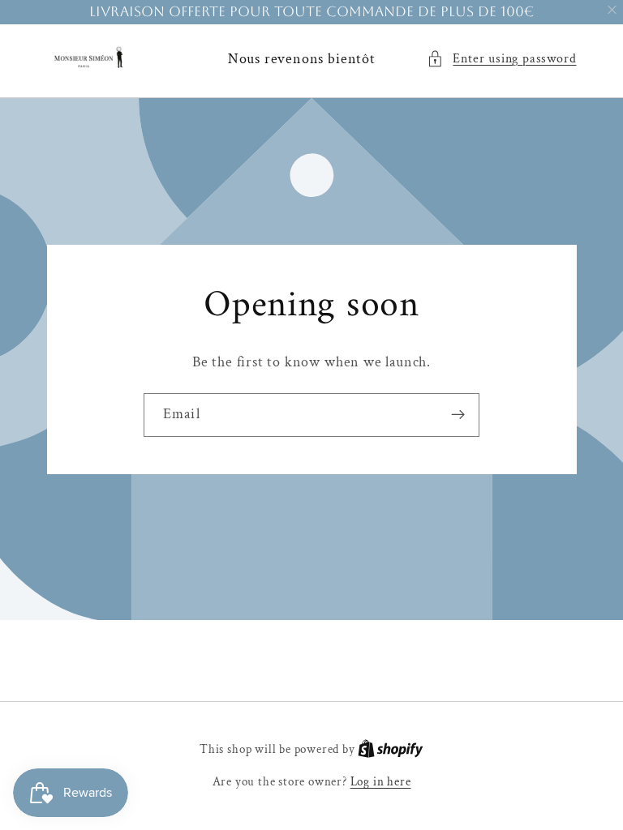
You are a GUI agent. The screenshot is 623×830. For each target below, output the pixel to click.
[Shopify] (390, 749)
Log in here (380, 781)
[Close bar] (613, 10)
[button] (501, 59)
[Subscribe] (458, 415)
